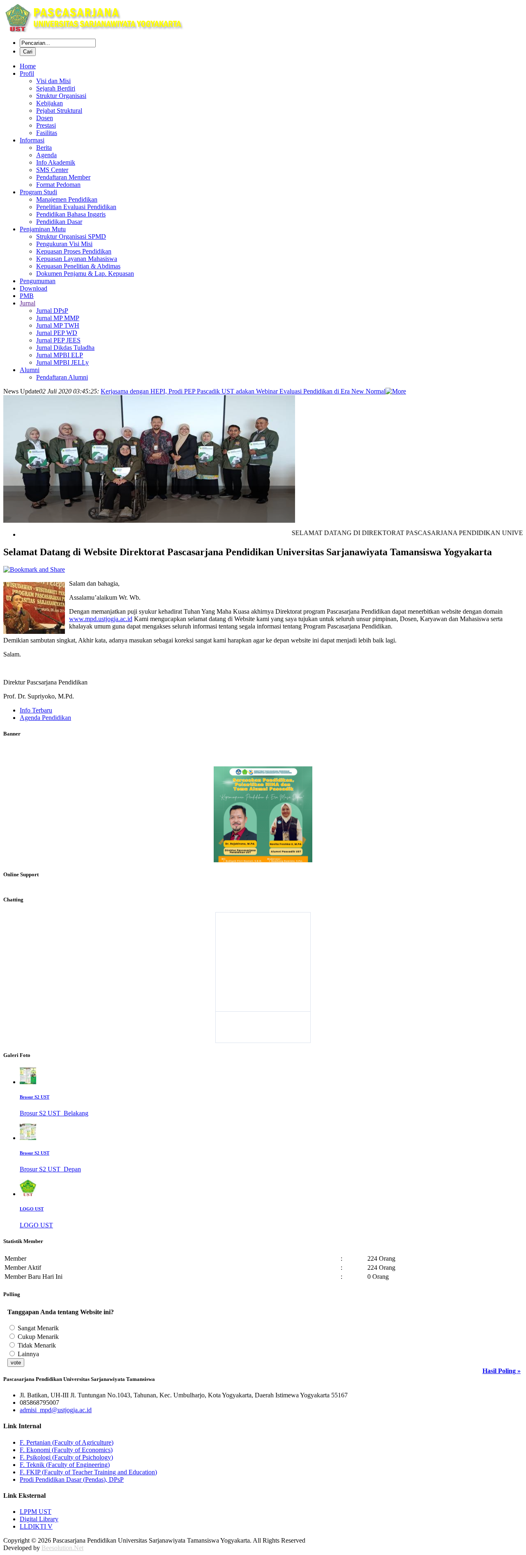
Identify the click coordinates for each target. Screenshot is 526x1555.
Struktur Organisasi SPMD (71, 236)
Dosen (44, 117)
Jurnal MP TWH (57, 325)
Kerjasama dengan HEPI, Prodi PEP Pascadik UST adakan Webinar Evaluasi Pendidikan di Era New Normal (243, 391)
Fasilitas (46, 132)
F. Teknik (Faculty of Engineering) (65, 1464)
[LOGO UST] (28, 1193)
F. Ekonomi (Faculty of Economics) (66, 1449)
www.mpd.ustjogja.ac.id (100, 618)
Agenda (46, 154)
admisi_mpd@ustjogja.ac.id (56, 1409)
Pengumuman (37, 280)
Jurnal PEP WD (56, 332)
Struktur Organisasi (61, 95)
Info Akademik (55, 162)
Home (28, 66)
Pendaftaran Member (63, 177)
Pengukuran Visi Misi (64, 243)
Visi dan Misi (53, 80)
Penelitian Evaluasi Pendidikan (76, 206)
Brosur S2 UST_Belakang (54, 1113)
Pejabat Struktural (59, 110)
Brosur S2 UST (34, 1096)
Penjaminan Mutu (43, 229)
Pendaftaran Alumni (62, 377)
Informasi (32, 140)
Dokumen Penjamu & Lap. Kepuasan (85, 273)
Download (33, 288)
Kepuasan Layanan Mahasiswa (76, 258)
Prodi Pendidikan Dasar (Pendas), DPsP (72, 1479)
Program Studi (38, 192)
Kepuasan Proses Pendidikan (73, 251)
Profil (27, 73)
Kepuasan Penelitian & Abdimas (78, 266)
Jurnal (27, 303)
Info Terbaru (36, 710)
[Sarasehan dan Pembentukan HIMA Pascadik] (263, 858)
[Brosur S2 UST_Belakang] (28, 1081)
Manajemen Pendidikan (66, 199)
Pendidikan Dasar (59, 221)
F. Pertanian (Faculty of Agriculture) (66, 1442)
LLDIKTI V (36, 1526)
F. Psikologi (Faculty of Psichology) (66, 1457)
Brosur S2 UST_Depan (50, 1169)
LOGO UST (32, 1208)
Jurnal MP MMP (57, 317)
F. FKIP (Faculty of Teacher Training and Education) (88, 1472)
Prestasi (46, 125)
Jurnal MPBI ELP (59, 355)
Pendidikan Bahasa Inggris (71, 214)
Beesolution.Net (62, 1547)
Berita (44, 147)
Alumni (29, 369)
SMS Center (52, 169)
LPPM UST (35, 1511)
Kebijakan (49, 103)
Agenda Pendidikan (45, 717)
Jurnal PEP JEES (58, 340)
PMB (27, 295)
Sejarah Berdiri (55, 88)
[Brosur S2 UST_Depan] (28, 1137)
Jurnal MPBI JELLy (62, 362)
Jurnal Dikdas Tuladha (65, 347)
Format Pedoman (58, 184)
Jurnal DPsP (52, 310)
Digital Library (39, 1518)
